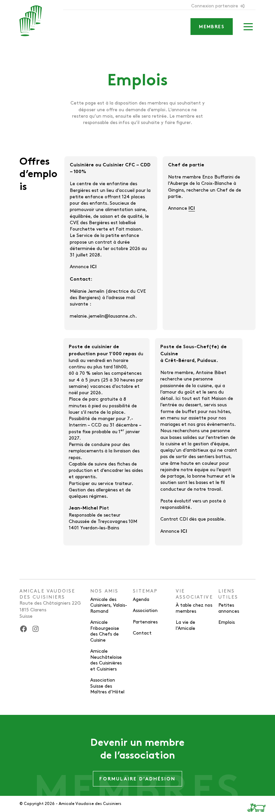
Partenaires (145, 622)
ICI (93, 267)
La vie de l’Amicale (185, 625)
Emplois (226, 622)
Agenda (141, 599)
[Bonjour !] (261, 802)
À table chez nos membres (194, 608)
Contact (142, 633)
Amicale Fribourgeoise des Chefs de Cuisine (104, 631)
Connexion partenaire (214, 6)
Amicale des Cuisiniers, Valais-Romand (108, 605)
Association (145, 610)
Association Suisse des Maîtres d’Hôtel (107, 686)
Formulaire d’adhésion (137, 779)
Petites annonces (228, 608)
